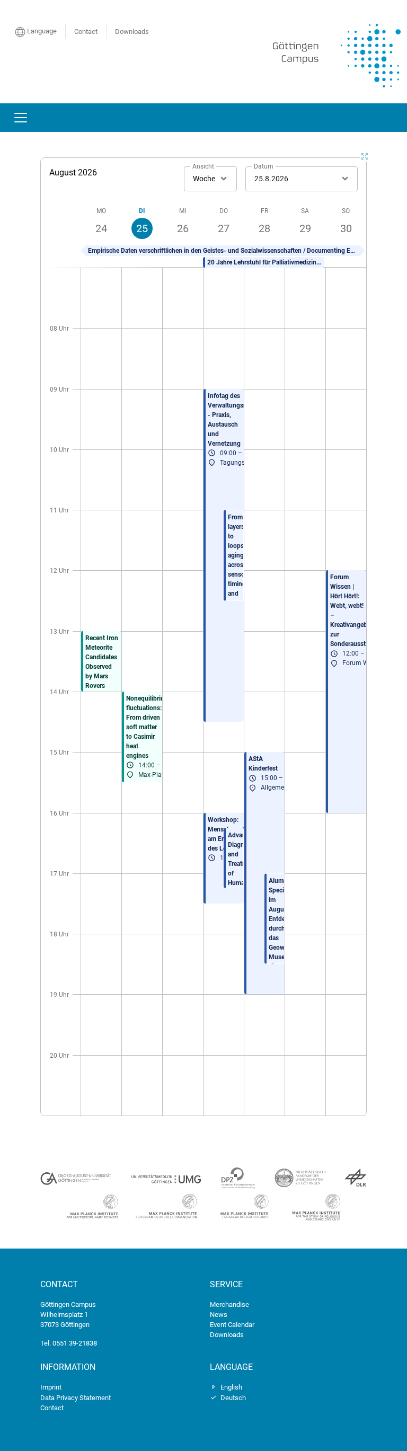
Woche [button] (204, 178)
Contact (86, 32)
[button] (223, 250)
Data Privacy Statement (75, 1398)
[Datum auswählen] (345, 178)
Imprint (50, 1387)
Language (41, 31)
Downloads (132, 32)
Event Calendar (232, 1325)
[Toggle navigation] (20, 117)
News (218, 1315)
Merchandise (229, 1304)
